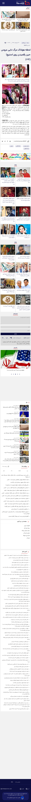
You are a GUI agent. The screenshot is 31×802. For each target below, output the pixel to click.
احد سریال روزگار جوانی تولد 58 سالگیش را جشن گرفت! (17, 506)
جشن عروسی (26, 146)
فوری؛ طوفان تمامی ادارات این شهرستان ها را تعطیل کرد (23, 20)
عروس (11, 146)
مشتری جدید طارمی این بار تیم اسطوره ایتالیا (20, 562)
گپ (28, 789)
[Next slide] (28, 359)
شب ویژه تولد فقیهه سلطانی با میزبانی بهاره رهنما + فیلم (16, 490)
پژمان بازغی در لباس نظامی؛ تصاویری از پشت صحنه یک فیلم (23, 219)
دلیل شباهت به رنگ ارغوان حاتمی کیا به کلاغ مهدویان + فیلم (16, 603)
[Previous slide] (2, 359)
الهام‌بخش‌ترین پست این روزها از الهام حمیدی (19, 516)
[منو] (3, 3)
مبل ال (28, 538)
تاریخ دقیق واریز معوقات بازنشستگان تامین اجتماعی (18, 690)
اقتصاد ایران (27, 526)
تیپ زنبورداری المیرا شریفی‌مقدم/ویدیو (21, 585)
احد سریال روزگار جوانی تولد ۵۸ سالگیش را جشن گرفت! (23, 275)
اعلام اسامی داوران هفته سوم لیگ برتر (11, 433)
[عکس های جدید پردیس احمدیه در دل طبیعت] (23, 229)
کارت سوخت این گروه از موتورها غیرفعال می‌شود (19, 680)
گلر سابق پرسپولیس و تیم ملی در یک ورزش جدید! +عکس (16, 501)
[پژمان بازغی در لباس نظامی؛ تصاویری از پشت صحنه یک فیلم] (23, 211)
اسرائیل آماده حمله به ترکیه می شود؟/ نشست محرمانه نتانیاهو (16, 632)
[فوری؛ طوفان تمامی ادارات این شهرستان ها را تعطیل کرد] (23, 14)
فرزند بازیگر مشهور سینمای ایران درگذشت (23, 291)
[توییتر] (2, 141)
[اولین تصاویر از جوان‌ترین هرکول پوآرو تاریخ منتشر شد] (23, 192)
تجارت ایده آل (27, 533)
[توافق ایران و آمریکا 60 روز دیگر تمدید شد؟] (15, 359)
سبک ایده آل (27, 528)
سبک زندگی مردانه (26, 530)
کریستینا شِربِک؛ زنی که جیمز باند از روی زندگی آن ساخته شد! (11, 446)
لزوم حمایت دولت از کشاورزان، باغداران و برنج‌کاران (19, 669)
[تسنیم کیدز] (15, 156)
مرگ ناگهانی (26, 148)
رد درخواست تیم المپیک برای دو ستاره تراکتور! (19, 581)
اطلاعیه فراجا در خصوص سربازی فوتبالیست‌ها (19, 572)
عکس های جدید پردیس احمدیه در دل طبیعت (23, 236)
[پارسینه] (22, 3)
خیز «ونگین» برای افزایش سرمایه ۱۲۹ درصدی (20, 641)
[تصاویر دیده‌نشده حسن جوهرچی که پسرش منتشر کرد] (23, 250)
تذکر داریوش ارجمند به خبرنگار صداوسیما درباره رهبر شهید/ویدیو (16, 678)
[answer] (11, 338)
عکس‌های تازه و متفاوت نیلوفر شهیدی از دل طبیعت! (17, 485)
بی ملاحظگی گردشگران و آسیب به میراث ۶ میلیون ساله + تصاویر (16, 555)
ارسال (15, 334)
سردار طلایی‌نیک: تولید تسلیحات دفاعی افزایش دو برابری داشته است (15, 655)
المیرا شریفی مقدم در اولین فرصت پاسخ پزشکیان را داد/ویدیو (16, 635)
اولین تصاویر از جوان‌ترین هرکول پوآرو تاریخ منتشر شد (23, 199)
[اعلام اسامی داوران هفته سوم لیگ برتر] (24, 434)
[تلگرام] (5, 141)
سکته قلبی (18, 146)
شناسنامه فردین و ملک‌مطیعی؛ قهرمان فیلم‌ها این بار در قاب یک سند (23, 180)
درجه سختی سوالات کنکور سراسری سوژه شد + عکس (11, 408)
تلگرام (23, 789)
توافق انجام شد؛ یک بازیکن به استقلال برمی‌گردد (19, 696)
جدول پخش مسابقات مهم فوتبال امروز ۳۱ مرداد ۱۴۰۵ (18, 597)
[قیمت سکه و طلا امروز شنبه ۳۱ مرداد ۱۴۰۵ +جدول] (23, 25)
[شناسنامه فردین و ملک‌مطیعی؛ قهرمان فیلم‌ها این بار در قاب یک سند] (23, 172)
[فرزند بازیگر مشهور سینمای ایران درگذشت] (23, 283)
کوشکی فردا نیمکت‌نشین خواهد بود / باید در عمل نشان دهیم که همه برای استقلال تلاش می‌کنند (11, 421)
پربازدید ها (24, 466)
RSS (12, 782)
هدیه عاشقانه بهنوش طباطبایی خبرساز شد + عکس (18, 480)
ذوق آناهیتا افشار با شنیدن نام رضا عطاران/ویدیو (19, 578)
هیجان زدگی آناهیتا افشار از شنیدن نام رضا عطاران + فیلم (17, 588)
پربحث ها (5, 466)
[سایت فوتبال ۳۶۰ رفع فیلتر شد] (24, 414)
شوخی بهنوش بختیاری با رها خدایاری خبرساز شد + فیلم (17, 504)
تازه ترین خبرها (26, 535)
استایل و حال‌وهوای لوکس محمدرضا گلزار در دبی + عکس (16, 488)
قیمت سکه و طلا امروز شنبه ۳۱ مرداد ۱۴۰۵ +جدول (23, 30)
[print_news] (10, 141)
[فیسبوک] (7, 141)
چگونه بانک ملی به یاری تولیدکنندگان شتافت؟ (19, 622)
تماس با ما (17, 782)
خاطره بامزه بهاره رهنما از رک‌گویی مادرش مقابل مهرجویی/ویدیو (16, 606)
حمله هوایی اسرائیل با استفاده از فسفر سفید (20, 565)
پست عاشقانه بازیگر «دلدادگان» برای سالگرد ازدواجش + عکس (15, 493)
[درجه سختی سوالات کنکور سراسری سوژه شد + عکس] (24, 408)
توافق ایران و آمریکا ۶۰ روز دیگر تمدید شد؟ (15, 370)
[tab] (19, 374)
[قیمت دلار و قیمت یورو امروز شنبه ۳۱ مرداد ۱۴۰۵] (24, 440)
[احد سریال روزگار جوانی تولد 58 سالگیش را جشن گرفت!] (23, 267)
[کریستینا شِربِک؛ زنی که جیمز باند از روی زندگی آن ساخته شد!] (24, 447)
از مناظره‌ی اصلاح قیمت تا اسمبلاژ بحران (20, 509)
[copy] (28, 141)
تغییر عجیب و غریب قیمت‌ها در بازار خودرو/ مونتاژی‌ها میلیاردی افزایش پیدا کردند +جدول (23, 307)
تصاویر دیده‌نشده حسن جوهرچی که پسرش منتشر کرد (24, 257)
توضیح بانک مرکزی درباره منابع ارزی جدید (20, 560)
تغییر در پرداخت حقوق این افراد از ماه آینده (20, 583)
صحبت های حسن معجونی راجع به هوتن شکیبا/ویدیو (18, 644)
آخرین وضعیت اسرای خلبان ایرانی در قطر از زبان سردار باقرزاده (16, 612)
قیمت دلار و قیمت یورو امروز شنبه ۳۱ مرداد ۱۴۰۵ (11, 440)
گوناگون (27, 8)
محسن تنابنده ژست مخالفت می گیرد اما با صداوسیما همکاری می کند (15, 617)
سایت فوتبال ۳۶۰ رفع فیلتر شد (12, 413)
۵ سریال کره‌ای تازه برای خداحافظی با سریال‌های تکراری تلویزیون (16, 687)
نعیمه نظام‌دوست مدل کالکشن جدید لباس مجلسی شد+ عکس (15, 496)
